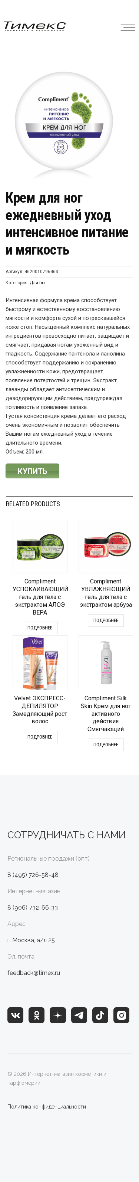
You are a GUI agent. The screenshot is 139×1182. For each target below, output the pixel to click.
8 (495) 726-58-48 (33, 874)
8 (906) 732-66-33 (32, 907)
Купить (32, 471)
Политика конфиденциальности (46, 1107)
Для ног (38, 282)
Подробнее (39, 628)
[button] (128, 26)
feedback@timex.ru (33, 972)
